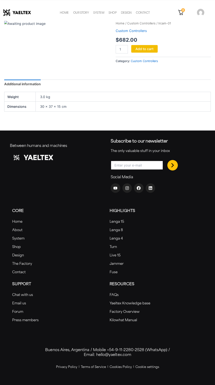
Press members (25, 319)
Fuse (114, 271)
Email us (19, 303)
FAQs (114, 294)
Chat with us (22, 294)
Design (126, 12)
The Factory (22, 263)
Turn (113, 246)
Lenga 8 (116, 229)
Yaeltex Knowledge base (130, 303)
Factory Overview (125, 311)
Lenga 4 (116, 238)
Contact (143, 12)
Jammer (117, 263)
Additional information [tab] (22, 84)
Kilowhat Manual (123, 319)
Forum (17, 311)
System (98, 12)
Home (64, 12)
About (17, 229)
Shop (113, 12)
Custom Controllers (141, 23)
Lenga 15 (117, 221)
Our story (81, 12)
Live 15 (115, 255)
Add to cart (144, 49)
